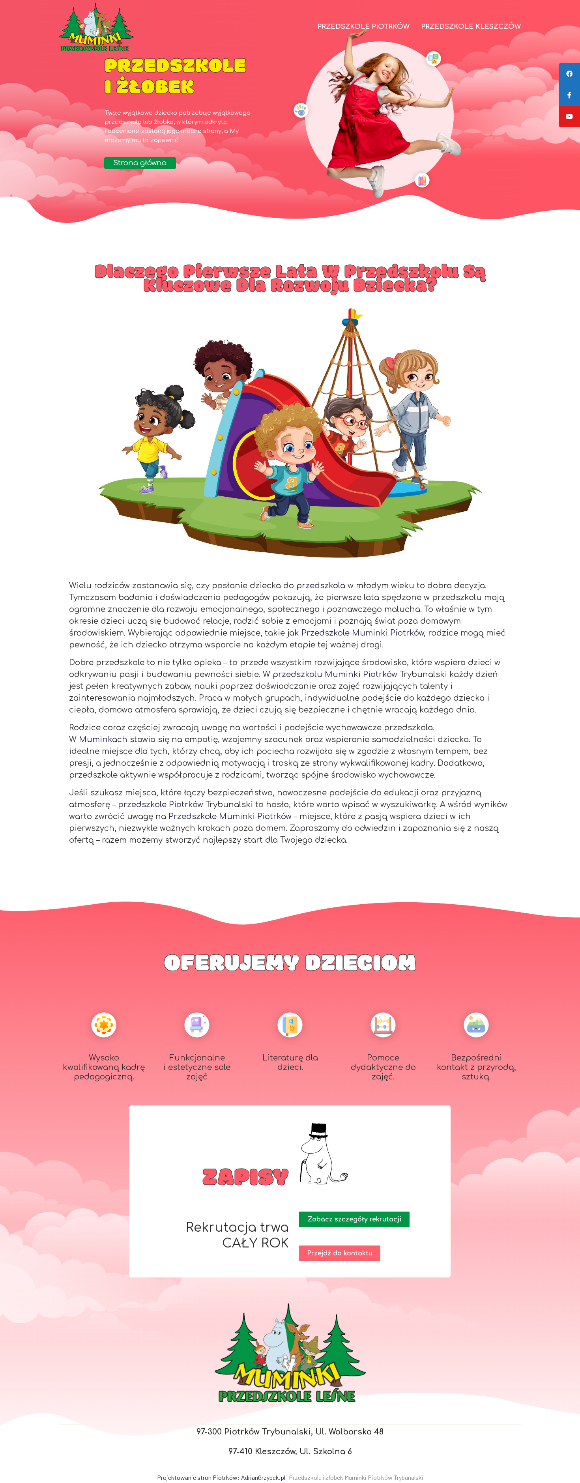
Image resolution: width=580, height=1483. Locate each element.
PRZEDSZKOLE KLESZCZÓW (471, 26)
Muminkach (104, 739)
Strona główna (140, 163)
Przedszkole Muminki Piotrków (362, 633)
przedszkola (322, 585)
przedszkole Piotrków (160, 804)
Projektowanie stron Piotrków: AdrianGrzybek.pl (221, 1477)
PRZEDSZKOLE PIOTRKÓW (363, 26)
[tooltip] (569, 73)
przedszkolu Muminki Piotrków (335, 674)
